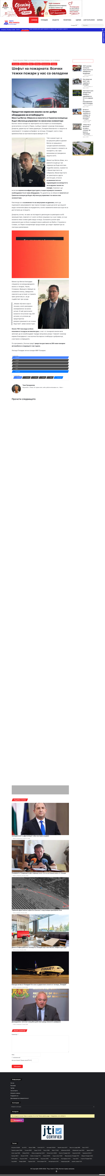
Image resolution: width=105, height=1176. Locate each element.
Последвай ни (18, 1120)
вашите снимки (77, 1161)
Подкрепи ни (14, 1096)
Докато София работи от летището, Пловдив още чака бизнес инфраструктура (39, 947)
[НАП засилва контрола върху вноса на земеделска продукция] (77, 68)
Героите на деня (16, 1150)
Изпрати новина (15, 1093)
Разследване (66, 1158)
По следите (55, 1158)
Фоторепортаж (54, 1161)
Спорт (75, 1158)
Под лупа (23, 1158)
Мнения (24, 1155)
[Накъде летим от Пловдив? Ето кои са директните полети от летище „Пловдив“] (40, 967)
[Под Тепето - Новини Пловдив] (11, 23)
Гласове (28, 1150)
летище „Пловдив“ (46, 131)
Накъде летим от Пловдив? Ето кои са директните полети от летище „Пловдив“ (39, 984)
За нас (12, 1083)
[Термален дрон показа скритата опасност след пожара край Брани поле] (40, 893)
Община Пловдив (87, 1155)
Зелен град (15, 1153)
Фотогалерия (41, 1161)
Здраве (78, 20)
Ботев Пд (41, 1147)
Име (13, 1054)
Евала (46, 1150)
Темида (22, 1161)
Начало (15, 60)
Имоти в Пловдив (64, 1153)
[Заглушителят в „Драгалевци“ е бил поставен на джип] (40, 819)
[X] (27, 390)
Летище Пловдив (18, 350)
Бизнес (32, 1147)
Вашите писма (62, 1147)
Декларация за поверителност (19, 1098)
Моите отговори (35, 1155)
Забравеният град (78, 1150)
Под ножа (44, 1158)
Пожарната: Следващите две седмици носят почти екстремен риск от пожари (39, 873)
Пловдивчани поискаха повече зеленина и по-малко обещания (48, 29)
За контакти (14, 1090)
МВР (36, 350)
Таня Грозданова (28, 385)
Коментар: (15, 1034)
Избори (37, 64)
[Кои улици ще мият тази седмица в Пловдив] (77, 81)
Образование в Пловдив (72, 1155)
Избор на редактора (38, 1153)
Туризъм (31, 1161)
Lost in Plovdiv (89, 20)
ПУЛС (14, 1158)
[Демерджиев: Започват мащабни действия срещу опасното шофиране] (40, 1005)
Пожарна (42, 350)
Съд (14, 1161)
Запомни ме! (16, 1057)
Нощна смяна (57, 1155)
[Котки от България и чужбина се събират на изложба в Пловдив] (77, 112)
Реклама (13, 1085)
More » (61, 387)
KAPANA (100, 20)
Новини (34, 20)
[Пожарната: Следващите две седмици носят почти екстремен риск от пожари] (40, 856)
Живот (55, 1150)
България (24, 64)
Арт (24, 1147)
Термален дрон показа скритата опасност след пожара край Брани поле (37, 910)
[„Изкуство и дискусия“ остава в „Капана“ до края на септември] (77, 127)
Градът (37, 1150)
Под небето (34, 1158)
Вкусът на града (75, 1147)
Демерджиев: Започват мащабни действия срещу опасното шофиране (36, 1022)
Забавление (65, 1150)
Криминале (45, 64)
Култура (14, 1155)
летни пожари (30, 350)
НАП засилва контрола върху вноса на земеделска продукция (88, 69)
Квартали (76, 1153)
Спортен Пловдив (86, 1158)
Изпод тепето (52, 1153)
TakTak (12, 1088)
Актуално (20, 60)
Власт (31, 64)
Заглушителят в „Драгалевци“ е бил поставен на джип (30, 836)
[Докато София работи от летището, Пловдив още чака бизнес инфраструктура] (40, 930)
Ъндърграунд (65, 1161)
